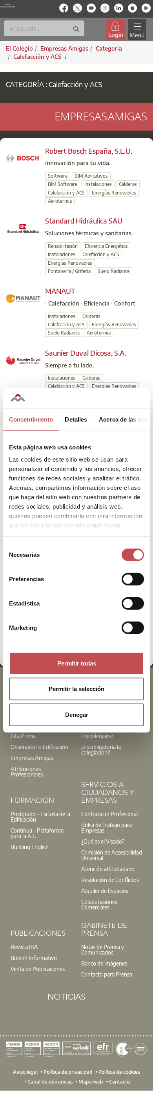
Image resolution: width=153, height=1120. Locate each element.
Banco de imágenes (104, 963)
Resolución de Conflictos (110, 879)
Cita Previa (23, 735)
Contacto (119, 1081)
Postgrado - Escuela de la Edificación (40, 816)
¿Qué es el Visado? (102, 841)
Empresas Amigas (32, 757)
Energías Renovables (114, 193)
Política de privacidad (68, 1071)
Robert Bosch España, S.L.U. (88, 150)
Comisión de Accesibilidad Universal (111, 855)
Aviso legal (25, 1071)
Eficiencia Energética (106, 246)
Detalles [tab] (76, 419)
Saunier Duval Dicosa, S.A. (85, 352)
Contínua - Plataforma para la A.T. (37, 833)
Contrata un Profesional (109, 813)
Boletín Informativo (34, 957)
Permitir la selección (76, 688)
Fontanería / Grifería (69, 271)
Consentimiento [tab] (31, 419)
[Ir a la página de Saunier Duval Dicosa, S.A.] (23, 359)
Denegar (76, 714)
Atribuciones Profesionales (27, 771)
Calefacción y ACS (38, 56)
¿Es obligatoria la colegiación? (101, 749)
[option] (41, 746)
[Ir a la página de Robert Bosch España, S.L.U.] (23, 157)
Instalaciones (98, 184)
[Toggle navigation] (137, 30)
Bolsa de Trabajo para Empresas (106, 827)
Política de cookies (119, 1071)
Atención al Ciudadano (108, 868)
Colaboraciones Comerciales (99, 904)
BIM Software (62, 184)
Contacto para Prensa (106, 974)
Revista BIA (24, 946)
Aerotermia (60, 201)
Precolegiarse (97, 735)
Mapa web (90, 1081)
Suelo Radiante (113, 271)
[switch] (133, 579)
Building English (30, 846)
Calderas (128, 184)
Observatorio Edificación (39, 746)
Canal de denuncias (50, 1081)
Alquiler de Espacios (104, 890)
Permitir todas (76, 663)
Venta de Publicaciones (38, 968)
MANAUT (60, 290)
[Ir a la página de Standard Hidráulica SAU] (23, 227)
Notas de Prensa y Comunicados (102, 949)
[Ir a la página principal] (7, 4)
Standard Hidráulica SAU (83, 220)
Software (57, 176)
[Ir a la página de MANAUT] (23, 298)
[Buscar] (76, 29)
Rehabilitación (63, 246)
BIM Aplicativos (91, 176)
